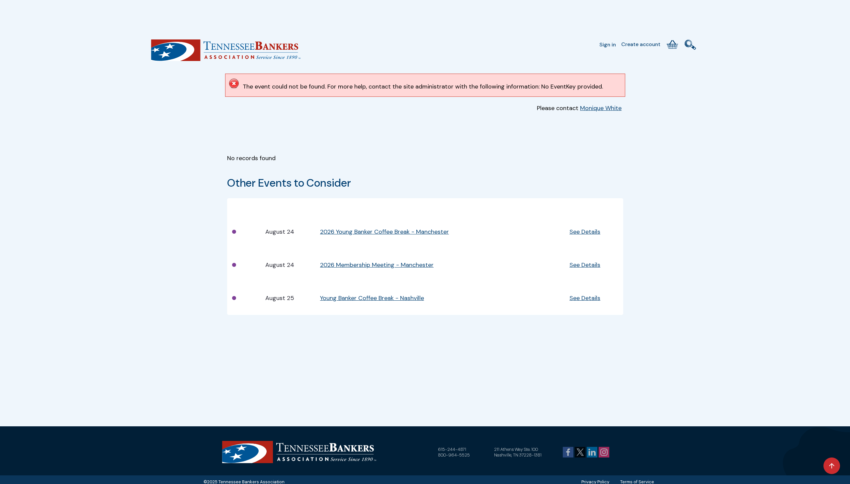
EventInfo (533, 207)
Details (578, 207)
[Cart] (672, 44)
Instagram (604, 452)
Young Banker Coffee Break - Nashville (372, 298)
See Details (584, 232)
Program (332, 207)
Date (271, 207)
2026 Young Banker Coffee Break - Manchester (384, 232)
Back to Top (831, 465)
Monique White (601, 108)
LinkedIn (592, 452)
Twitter (580, 452)
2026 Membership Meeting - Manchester (377, 265)
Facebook (568, 452)
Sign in (607, 44)
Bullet (239, 207)
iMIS (225, 52)
